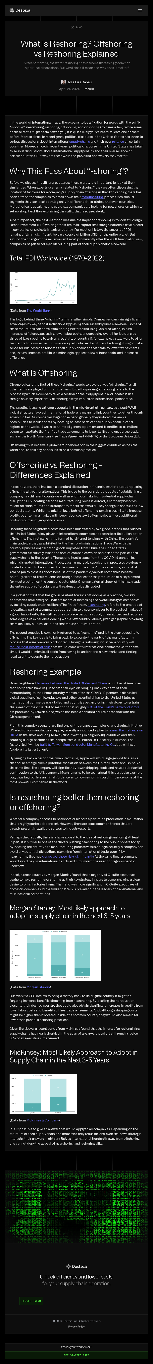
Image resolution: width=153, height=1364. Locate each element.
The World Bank (38, 310)
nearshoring (96, 604)
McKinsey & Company (42, 1120)
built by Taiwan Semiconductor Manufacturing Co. (77, 744)
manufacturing (92, 197)
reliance (118, 141)
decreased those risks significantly (67, 856)
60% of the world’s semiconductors (113, 707)
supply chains (79, 141)
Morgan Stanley (38, 987)
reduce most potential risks (30, 647)
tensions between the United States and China (72, 683)
